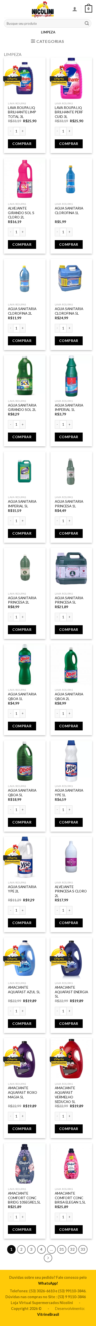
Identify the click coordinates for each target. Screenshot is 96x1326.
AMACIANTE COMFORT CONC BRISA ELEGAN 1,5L (70, 1197)
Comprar (21, 144)
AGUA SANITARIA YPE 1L (69, 792)
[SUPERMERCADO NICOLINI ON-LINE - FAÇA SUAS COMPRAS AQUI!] (42, 9)
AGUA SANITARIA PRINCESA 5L (69, 600)
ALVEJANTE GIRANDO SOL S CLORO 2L (21, 212)
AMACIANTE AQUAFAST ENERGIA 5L (71, 991)
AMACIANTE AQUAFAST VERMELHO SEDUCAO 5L (65, 1094)
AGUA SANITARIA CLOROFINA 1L (69, 210)
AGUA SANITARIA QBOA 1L (22, 696)
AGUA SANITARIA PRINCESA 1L (69, 503)
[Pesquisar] (86, 23)
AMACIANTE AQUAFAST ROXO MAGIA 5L (22, 1092)
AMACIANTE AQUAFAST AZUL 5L (24, 989)
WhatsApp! (48, 1283)
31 (61, 1249)
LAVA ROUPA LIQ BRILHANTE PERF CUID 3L (69, 112)
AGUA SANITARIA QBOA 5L (22, 792)
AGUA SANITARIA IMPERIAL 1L (69, 407)
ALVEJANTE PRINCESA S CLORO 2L (71, 891)
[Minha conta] (74, 9)
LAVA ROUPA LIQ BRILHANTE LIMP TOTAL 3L (22, 112)
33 (83, 1249)
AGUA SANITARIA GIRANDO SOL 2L (22, 407)
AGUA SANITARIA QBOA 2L (69, 696)
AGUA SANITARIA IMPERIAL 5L (22, 503)
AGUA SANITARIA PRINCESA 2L (22, 600)
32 (72, 1249)
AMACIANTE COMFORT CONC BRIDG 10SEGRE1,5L (24, 1197)
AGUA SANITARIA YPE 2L (22, 889)
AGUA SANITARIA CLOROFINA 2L (22, 311)
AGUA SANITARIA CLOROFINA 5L (69, 311)
